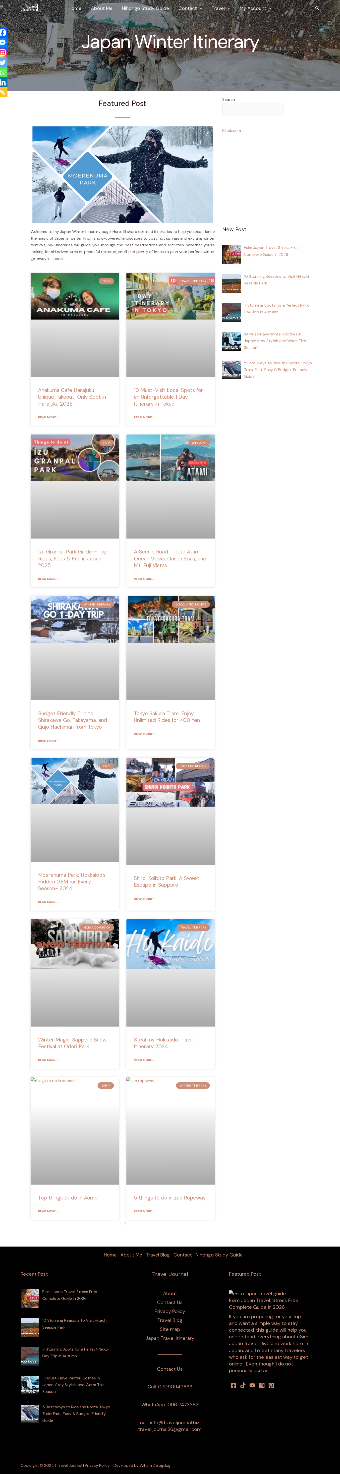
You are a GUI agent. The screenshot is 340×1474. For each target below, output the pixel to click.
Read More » (48, 417)
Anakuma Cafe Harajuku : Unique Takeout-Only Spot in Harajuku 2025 (72, 397)
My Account (253, 8)
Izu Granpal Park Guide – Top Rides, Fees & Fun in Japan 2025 (73, 558)
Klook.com (231, 130)
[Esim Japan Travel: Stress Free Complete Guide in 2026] (257, 1293)
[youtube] (252, 1385)
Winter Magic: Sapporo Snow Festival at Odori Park (72, 1043)
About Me (102, 8)
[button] (199, 8)
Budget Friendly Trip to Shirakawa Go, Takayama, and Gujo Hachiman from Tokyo (72, 720)
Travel (218, 8)
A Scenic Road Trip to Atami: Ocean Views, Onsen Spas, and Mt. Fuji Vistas (170, 558)
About (170, 1293)
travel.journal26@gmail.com (170, 1429)
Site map (170, 1329)
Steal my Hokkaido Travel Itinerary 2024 (164, 1043)
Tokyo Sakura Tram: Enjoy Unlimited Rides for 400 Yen (167, 717)
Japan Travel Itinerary (169, 1338)
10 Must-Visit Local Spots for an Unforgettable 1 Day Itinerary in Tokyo (168, 397)
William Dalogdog (155, 1465)
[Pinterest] (271, 1385)
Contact (187, 8)
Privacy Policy (170, 1311)
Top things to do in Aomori (69, 1197)
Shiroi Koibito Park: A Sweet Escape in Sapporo (166, 881)
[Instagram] (261, 1385)
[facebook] (233, 1385)
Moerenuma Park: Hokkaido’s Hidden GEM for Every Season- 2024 (72, 882)
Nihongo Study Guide (145, 8)
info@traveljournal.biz (174, 1422)
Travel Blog (158, 1255)
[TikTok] (242, 1385)
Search (228, 99)
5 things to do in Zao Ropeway (170, 1197)
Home (74, 8)
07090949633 (175, 1386)
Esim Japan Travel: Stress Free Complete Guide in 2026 (263, 1303)
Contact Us (170, 1302)
